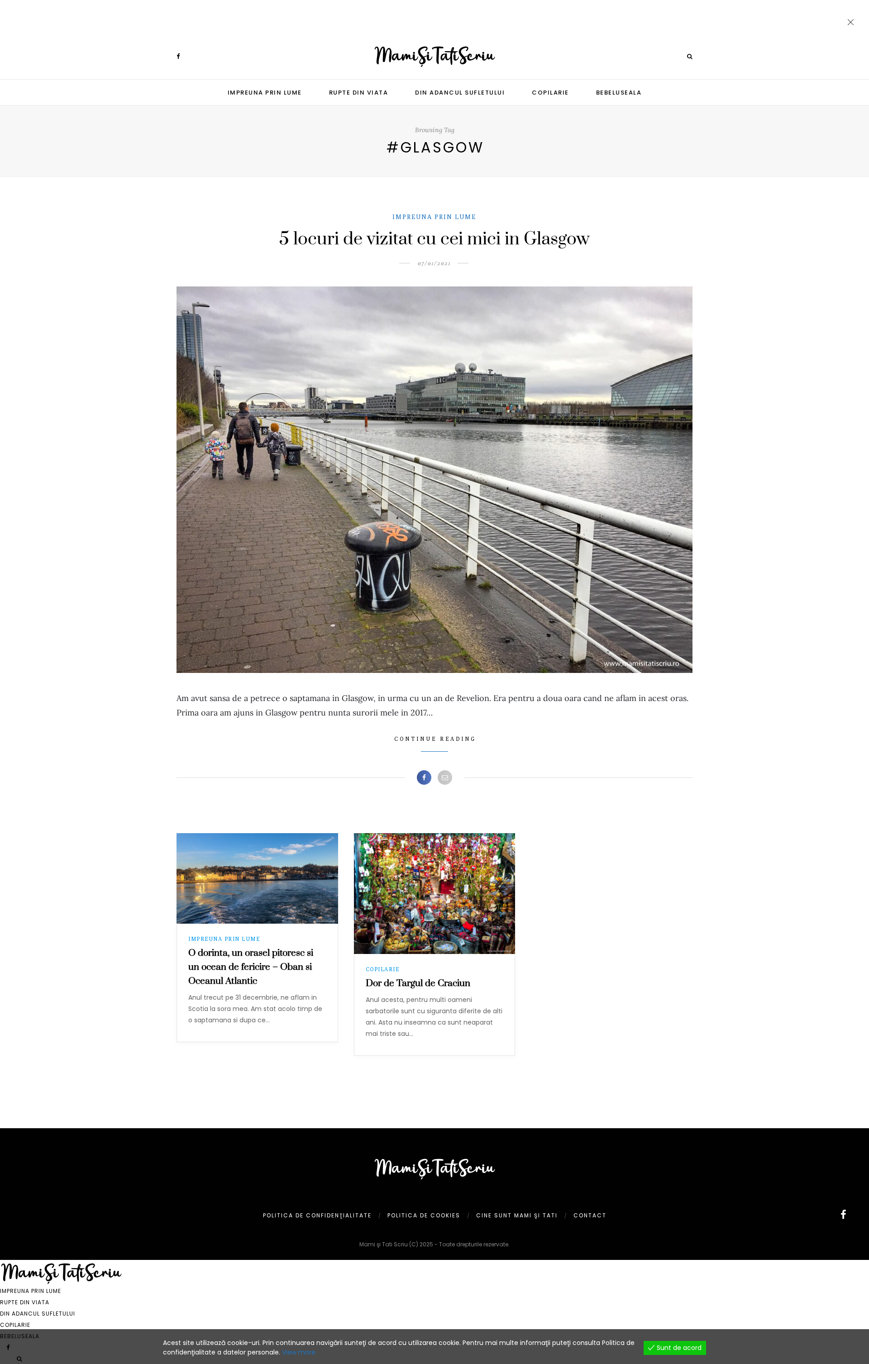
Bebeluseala (619, 92)
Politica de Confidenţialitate (317, 1215)
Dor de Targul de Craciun (418, 983)
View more (298, 1352)
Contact (589, 1215)
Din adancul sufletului (460, 92)
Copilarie (550, 92)
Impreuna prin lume (265, 92)
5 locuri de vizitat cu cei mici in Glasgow (434, 239)
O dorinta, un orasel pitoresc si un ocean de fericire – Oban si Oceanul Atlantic (250, 967)
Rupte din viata (358, 92)
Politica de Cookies (423, 1215)
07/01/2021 (434, 263)
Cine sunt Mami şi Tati (517, 1215)
